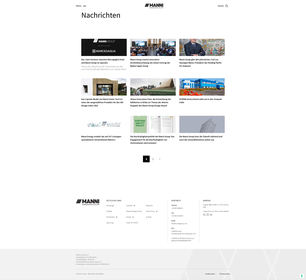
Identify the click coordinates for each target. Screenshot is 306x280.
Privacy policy (225, 274)
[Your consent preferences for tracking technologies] (302, 276)
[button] (81, 6)
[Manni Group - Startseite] (153, 6)
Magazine (149, 205)
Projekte (109, 211)
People (128, 217)
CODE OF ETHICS (132, 223)
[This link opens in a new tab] (204, 215)
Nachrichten (110, 217)
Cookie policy (210, 274)
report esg (109, 223)
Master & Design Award (134, 211)
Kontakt (148, 217)
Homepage (110, 205)
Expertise (129, 205)
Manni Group (150, 211)
